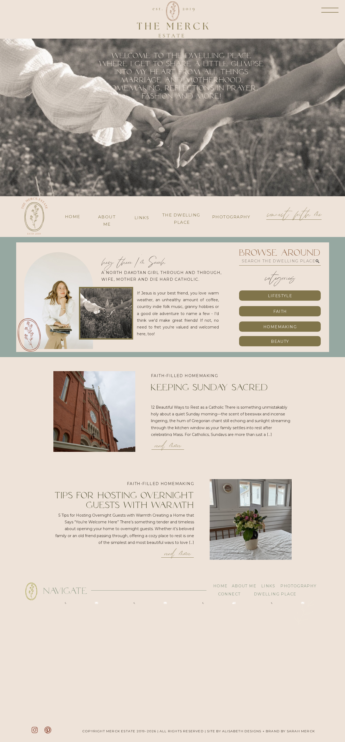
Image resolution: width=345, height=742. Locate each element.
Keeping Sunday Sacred (209, 387)
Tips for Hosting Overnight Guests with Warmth (124, 500)
